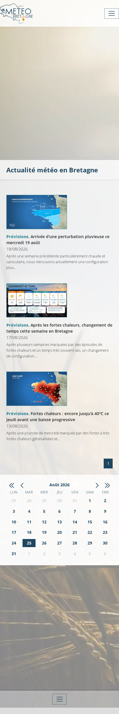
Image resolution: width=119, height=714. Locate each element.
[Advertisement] (59, 92)
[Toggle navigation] (111, 13)
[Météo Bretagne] (16, 13)
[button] (11, 485)
